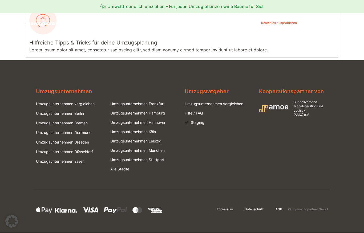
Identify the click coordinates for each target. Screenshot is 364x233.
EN (347, 27)
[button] (11, 221)
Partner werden (343, 19)
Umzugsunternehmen (236, 23)
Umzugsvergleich (167, 23)
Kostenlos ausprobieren (279, 23)
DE (357, 27)
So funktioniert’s (200, 23)
